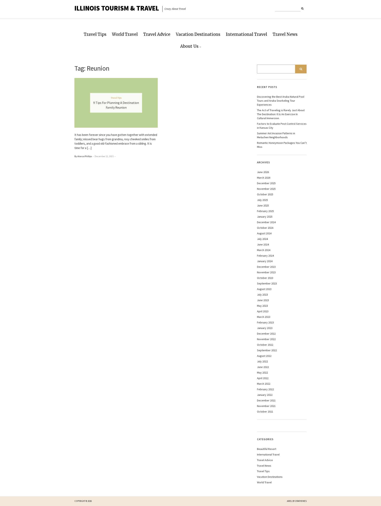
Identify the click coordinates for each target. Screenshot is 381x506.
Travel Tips (95, 34)
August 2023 (264, 289)
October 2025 (265, 194)
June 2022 (263, 367)
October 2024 (265, 228)
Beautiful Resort (266, 449)
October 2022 (265, 344)
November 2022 (266, 339)
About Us (189, 46)
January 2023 (264, 328)
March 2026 (263, 177)
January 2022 (264, 395)
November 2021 (266, 406)
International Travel (246, 34)
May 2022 (262, 372)
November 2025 (266, 189)
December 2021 (266, 400)
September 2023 (267, 283)
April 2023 (262, 311)
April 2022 (262, 378)
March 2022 (263, 383)
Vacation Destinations (198, 34)
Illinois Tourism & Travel (116, 8)
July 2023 (262, 294)
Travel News (285, 34)
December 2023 (266, 267)
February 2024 (265, 255)
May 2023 (262, 305)
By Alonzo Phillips (83, 156)
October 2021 (265, 411)
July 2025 (262, 200)
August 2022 (264, 356)
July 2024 (262, 239)
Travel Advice (156, 34)
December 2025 (266, 183)
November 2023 (266, 272)
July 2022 (262, 361)
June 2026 (263, 172)
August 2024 (264, 233)
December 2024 (266, 222)
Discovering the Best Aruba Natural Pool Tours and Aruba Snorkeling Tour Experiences (280, 100)
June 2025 (263, 205)
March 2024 (263, 250)
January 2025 (264, 216)
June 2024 (263, 244)
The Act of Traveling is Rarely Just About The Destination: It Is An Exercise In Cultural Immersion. (281, 114)
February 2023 (265, 322)
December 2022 (266, 333)
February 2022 (265, 389)
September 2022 (267, 350)
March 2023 (263, 317)
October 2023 (265, 278)
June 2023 (263, 300)
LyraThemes (301, 501)
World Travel (125, 34)
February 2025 (265, 211)
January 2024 (264, 261)
